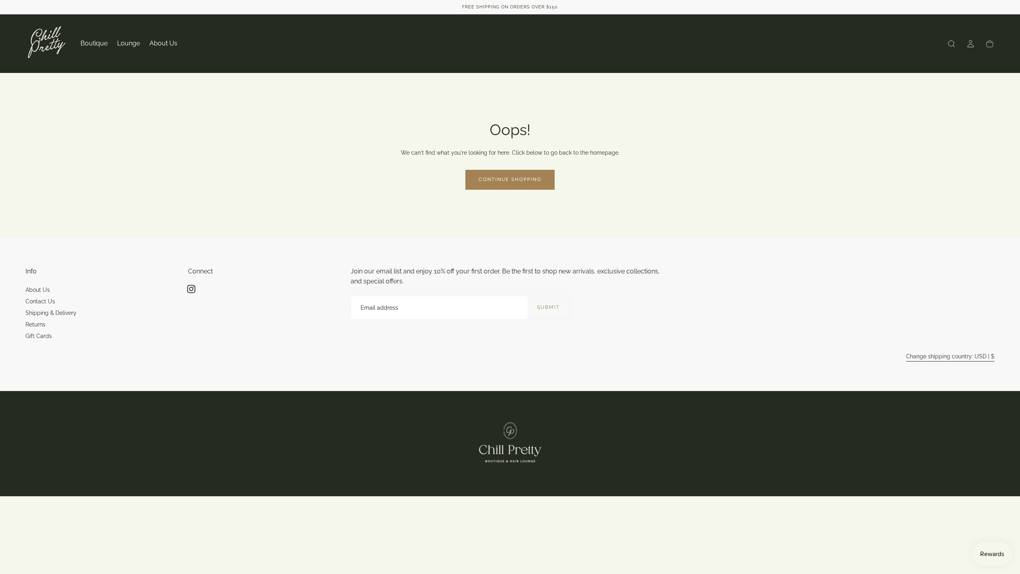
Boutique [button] (94, 43)
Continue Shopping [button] (510, 179)
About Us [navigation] (38, 290)
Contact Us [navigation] (40, 301)
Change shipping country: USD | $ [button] (950, 356)
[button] (951, 44)
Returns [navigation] (35, 324)
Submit (548, 307)
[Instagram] (191, 289)
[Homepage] (47, 43)
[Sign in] (970, 44)
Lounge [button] (128, 43)
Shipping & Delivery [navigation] (51, 313)
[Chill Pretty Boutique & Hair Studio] (510, 444)
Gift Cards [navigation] (39, 336)
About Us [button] (163, 43)
